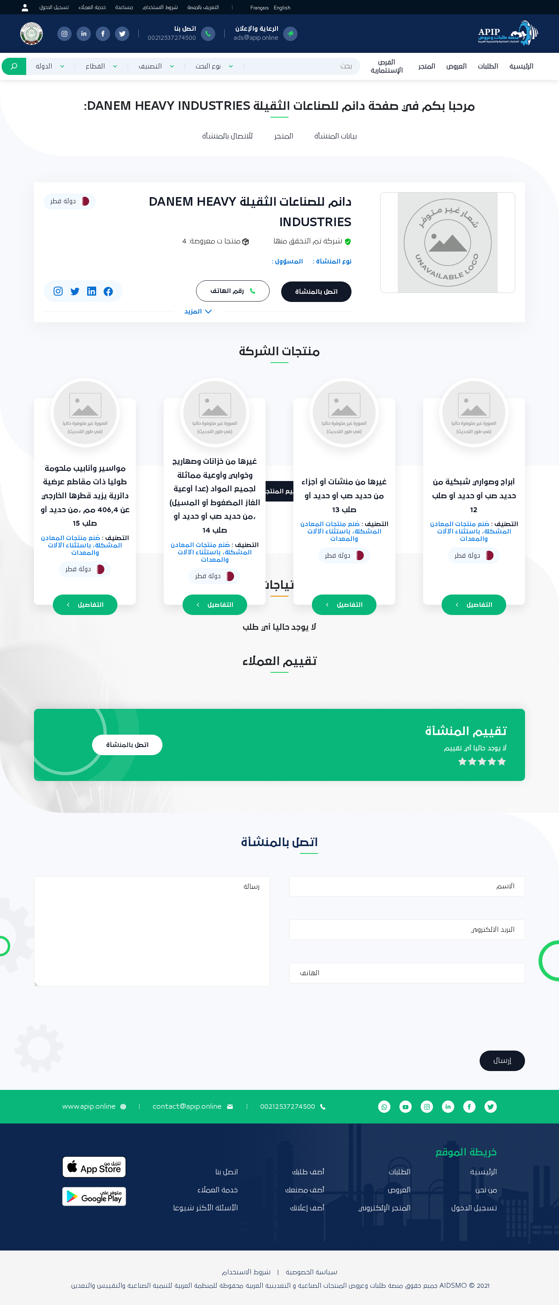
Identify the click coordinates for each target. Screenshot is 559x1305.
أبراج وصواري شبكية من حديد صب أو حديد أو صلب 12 (474, 496)
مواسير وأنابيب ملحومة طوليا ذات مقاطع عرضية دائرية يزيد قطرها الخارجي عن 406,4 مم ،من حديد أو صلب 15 (85, 496)
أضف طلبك (308, 1172)
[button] (198, 311)
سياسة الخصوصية (311, 1272)
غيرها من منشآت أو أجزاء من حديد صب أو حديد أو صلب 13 (344, 496)
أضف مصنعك (304, 1190)
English (282, 8)
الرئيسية (521, 66)
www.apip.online (88, 1106)
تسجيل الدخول (54, 7)
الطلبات (488, 66)
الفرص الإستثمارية (387, 66)
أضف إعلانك (307, 1208)
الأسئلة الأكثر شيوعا (205, 1208)
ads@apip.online (256, 38)
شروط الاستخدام (160, 7)
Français (259, 8)
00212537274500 (172, 38)
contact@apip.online (187, 1106)
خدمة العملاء (92, 7)
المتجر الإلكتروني (384, 1208)
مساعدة (124, 7)
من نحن (486, 1190)
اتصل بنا (226, 1172)
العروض (456, 66)
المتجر (427, 66)
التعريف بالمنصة (203, 7)
